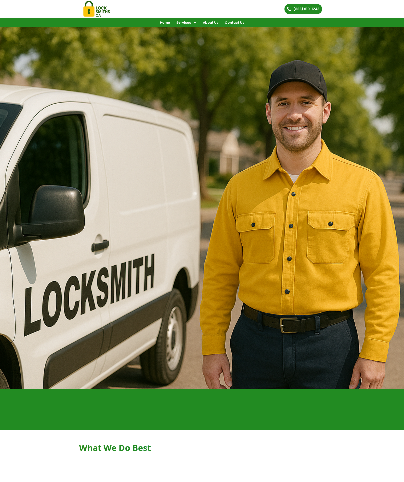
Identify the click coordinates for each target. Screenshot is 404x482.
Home (165, 22)
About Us (210, 22)
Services (183, 22)
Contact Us (234, 22)
